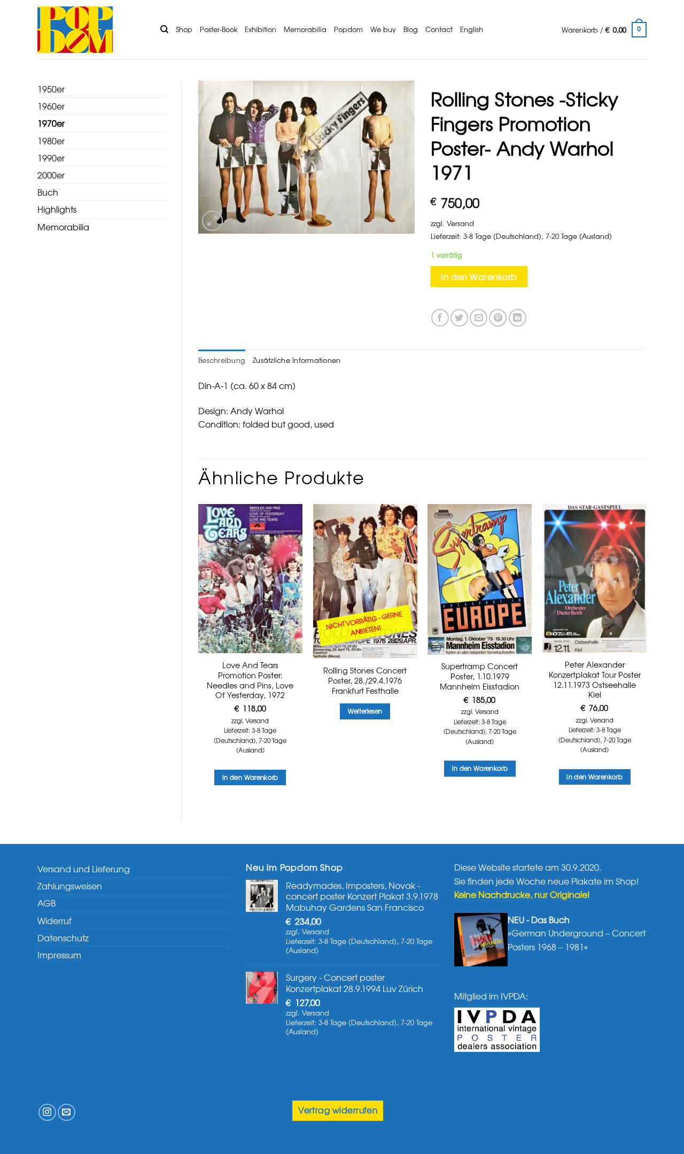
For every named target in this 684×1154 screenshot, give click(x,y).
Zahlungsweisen (69, 885)
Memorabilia (305, 29)
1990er (51, 157)
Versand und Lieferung (83, 868)
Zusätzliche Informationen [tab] (296, 360)
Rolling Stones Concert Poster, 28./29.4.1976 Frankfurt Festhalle (365, 680)
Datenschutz (63, 937)
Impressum (59, 954)
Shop (184, 29)
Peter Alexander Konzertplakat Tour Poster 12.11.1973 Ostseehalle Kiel (595, 680)
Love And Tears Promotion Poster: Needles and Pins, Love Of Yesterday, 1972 (250, 680)
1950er (51, 88)
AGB (46, 902)
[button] (604, 30)
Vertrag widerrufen (337, 1110)
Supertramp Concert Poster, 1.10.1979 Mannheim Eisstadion (479, 676)
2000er (51, 174)
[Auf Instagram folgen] (47, 1112)
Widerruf (54, 920)
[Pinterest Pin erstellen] (498, 318)
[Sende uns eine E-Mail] (66, 1112)
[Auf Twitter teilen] (459, 318)
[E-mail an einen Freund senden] (478, 318)
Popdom (348, 29)
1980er (51, 140)
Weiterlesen (365, 711)
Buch (47, 191)
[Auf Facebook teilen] (440, 318)
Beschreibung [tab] (221, 360)
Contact (439, 29)
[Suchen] (164, 29)
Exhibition (260, 29)
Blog (410, 29)
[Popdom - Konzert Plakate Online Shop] (90, 29)
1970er (51, 123)
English (471, 29)
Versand (460, 223)
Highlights (56, 209)
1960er (51, 105)
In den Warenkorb (479, 276)
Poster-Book (218, 29)
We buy (383, 29)
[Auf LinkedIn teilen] (517, 318)
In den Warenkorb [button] (250, 777)
